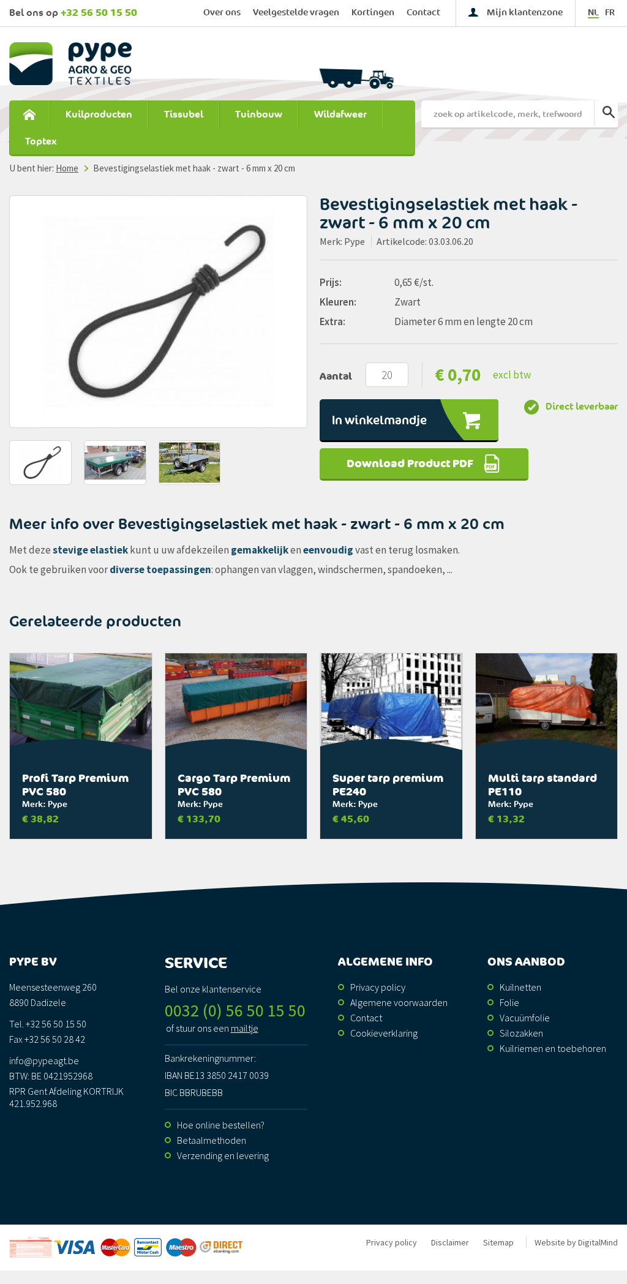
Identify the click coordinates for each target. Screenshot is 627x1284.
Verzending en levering (223, 1155)
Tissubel (183, 114)
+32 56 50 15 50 (99, 13)
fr (610, 12)
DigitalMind (598, 1242)
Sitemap (498, 1242)
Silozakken (521, 1033)
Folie (509, 1002)
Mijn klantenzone (525, 12)
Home (29, 114)
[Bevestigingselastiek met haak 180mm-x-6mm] (158, 311)
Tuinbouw (258, 114)
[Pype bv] (158, 63)
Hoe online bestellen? (221, 1125)
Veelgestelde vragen (296, 12)
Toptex (41, 141)
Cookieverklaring (384, 1033)
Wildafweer (340, 114)
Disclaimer (450, 1242)
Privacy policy (377, 987)
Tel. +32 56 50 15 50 (47, 1024)
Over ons (222, 12)
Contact (423, 12)
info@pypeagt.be (44, 1060)
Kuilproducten (99, 114)
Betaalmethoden (211, 1140)
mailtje (244, 1028)
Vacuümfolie (525, 1018)
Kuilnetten (520, 987)
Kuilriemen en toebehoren (553, 1048)
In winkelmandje (379, 421)
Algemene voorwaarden (399, 1002)
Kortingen (372, 12)
